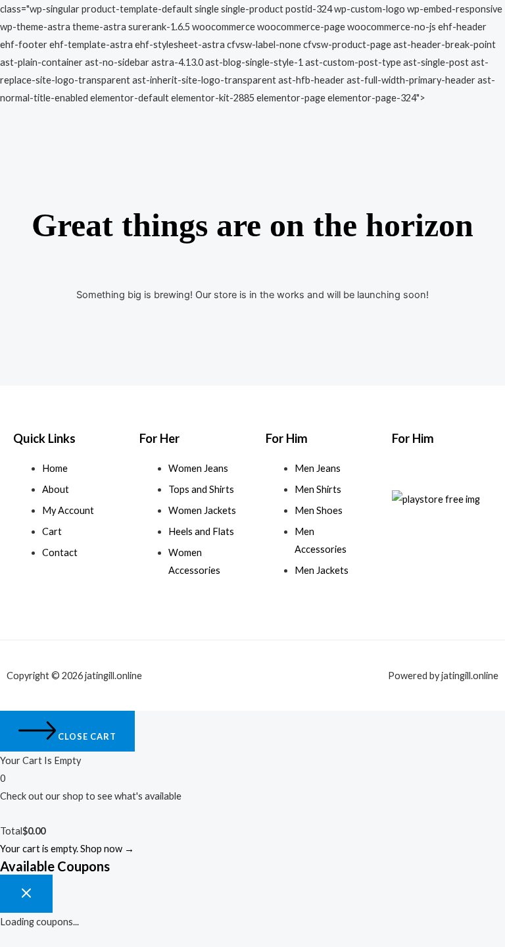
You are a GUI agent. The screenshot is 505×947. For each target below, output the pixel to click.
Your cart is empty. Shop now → (67, 848)
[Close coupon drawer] (26, 894)
